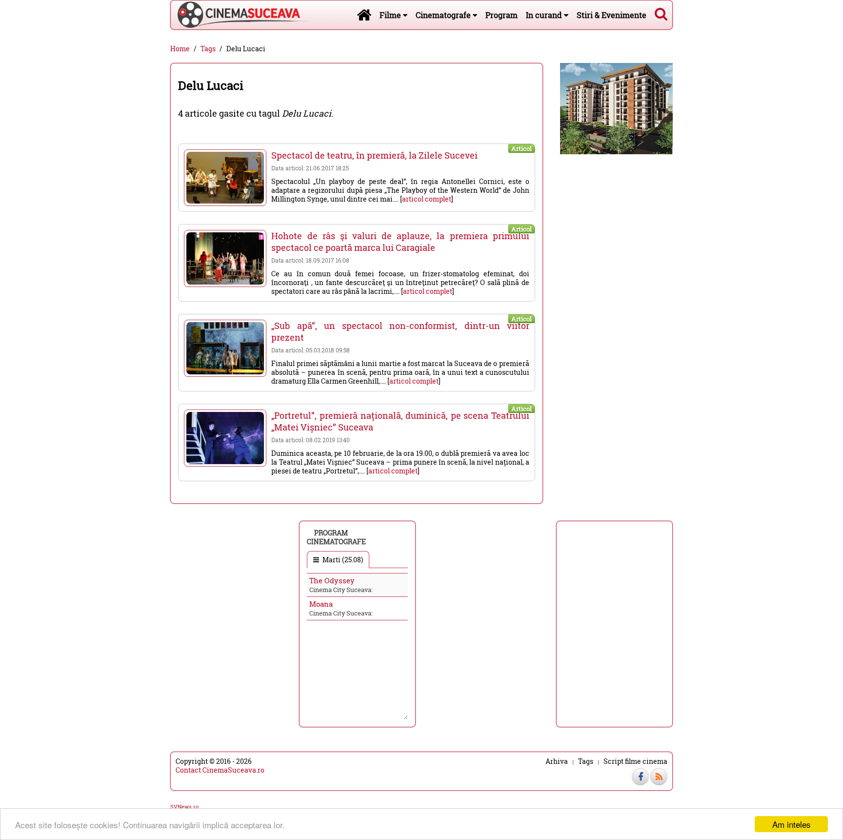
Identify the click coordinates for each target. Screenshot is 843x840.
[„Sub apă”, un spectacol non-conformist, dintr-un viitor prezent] (225, 348)
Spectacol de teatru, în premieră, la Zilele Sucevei (374, 155)
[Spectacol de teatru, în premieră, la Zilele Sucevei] (225, 177)
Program (501, 15)
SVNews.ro (184, 806)
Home (180, 48)
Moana (321, 604)
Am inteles (791, 824)
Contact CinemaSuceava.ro (220, 770)
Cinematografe (444, 15)
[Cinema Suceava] (240, 14)
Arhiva (556, 761)
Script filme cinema (635, 761)
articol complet (426, 199)
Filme (391, 15)
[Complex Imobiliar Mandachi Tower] (616, 107)
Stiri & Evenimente (611, 15)
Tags (208, 48)
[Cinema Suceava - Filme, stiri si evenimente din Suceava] (364, 14)
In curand (545, 15)
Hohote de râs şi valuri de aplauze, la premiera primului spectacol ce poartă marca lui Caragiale (400, 241)
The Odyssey (332, 580)
